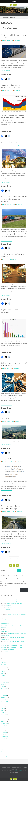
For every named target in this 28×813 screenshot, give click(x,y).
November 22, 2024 (11, 203)
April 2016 (3, 709)
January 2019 (3, 696)
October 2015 (3, 718)
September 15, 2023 (11, 508)
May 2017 (3, 700)
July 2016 (3, 705)
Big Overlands (6, 416)
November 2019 (4, 694)
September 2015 (4, 720)
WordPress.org (4, 753)
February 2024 (4, 674)
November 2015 (4, 716)
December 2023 (4, 676)
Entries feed (3, 748)
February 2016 (4, 711)
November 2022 (4, 685)
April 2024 (3, 672)
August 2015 (3, 722)
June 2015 (3, 727)
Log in (2, 746)
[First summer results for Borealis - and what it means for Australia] (14, 217)
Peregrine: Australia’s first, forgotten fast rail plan (11, 504)
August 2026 (3, 659)
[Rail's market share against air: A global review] (14, 380)
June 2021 (3, 687)
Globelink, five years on (10, 141)
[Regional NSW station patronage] (14, 326)
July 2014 (3, 737)
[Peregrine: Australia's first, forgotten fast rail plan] (14, 519)
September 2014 (4, 733)
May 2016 (3, 707)
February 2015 (4, 729)
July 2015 (3, 724)
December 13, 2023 (10, 459)
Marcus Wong (3, 608)
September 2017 (4, 698)
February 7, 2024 (10, 419)
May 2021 (3, 690)
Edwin (3, 40)
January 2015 (3, 731)
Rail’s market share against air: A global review (14, 362)
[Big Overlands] (14, 430)
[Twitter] (14, 5)
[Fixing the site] (14, 470)
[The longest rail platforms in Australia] (14, 271)
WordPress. (18, 771)
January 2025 (3, 663)
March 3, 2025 (9, 90)
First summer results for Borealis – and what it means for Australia (14, 198)
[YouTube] (11, 5)
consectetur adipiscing (17, 767)
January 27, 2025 (10, 144)
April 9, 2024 (9, 366)
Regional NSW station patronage (9, 309)
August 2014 (3, 735)
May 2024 (3, 670)
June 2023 (3, 683)
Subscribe (23, 586)
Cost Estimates (8, 602)
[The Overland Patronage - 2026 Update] (14, 51)
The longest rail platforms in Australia (12, 254)
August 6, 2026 (10, 40)
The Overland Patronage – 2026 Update (13, 36)
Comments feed (4, 750)
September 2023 (4, 679)
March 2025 (3, 661)
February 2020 (4, 692)
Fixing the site (6, 456)
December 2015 (4, 713)
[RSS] (16, 5)
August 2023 (3, 681)
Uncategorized (17, 40)
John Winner (3, 646)
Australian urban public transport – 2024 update (10, 85)
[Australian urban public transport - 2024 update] (14, 103)
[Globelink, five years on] (14, 157)
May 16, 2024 (9, 313)
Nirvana (13, 771)
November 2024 (4, 666)
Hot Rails (3, 8)
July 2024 (3, 668)
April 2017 (3, 703)
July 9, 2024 (9, 258)
